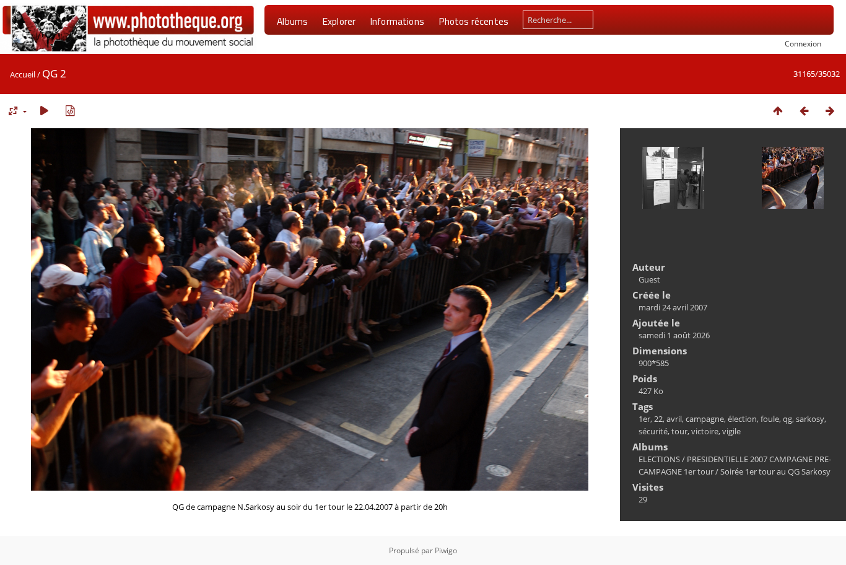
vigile (731, 431)
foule (770, 418)
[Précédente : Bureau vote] (804, 110)
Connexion (803, 43)
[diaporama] (44, 110)
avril (674, 418)
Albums (292, 21)
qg (787, 418)
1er (644, 418)
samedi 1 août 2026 (674, 335)
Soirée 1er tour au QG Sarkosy (775, 471)
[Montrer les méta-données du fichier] (70, 110)
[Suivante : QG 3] (830, 110)
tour (679, 431)
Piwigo (446, 550)
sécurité (653, 431)
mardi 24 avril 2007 (673, 307)
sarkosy (810, 418)
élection (742, 418)
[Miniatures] (778, 110)
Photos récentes (473, 21)
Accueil (22, 74)
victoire (704, 431)
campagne (705, 418)
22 (658, 418)
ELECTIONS (659, 459)
